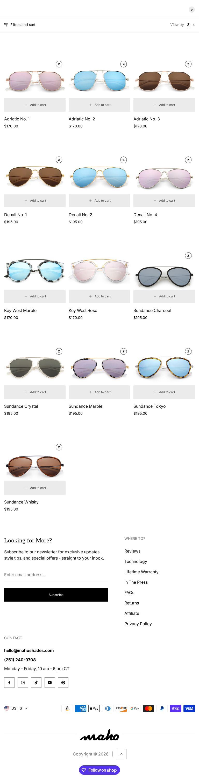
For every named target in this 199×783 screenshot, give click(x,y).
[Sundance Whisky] (35, 459)
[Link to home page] (99, 734)
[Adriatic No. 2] (99, 76)
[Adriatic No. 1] (35, 76)
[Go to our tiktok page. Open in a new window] (36, 682)
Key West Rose (83, 310)
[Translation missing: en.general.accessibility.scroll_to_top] (121, 754)
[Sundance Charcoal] (164, 267)
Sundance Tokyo (149, 406)
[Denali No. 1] (35, 172)
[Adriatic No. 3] (164, 76)
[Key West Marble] (35, 267)
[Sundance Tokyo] (164, 363)
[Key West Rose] (99, 267)
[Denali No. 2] (99, 172)
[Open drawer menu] (7, 9)
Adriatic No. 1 (17, 118)
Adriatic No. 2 (82, 118)
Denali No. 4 (145, 214)
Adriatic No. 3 (146, 118)
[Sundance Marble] (99, 363)
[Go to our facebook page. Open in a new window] (9, 682)
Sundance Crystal (21, 406)
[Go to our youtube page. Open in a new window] (50, 682)
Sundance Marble (85, 406)
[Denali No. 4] (164, 172)
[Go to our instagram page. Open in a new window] (23, 682)
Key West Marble (20, 310)
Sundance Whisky (21, 502)
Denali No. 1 (15, 214)
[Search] (19, 9)
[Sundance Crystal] (35, 363)
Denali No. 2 (80, 214)
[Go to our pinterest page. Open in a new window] (63, 682)
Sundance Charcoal (152, 310)
